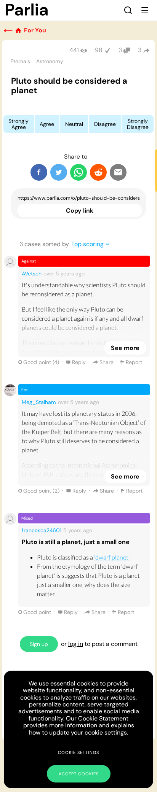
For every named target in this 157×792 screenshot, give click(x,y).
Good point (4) (41, 362)
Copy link (79, 211)
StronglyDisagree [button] (138, 124)
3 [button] (139, 50)
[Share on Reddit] (98, 172)
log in (75, 644)
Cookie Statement (103, 718)
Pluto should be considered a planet (69, 85)
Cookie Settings (78, 752)
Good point (37, 612)
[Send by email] (118, 172)
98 (99, 50)
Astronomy (49, 61)
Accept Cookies (79, 773)
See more (125, 348)
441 (74, 50)
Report (134, 362)
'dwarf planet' (112, 557)
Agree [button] (47, 124)
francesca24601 (41, 530)
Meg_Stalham (39, 402)
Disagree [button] (105, 124)
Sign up (39, 644)
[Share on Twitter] (58, 172)
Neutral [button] (74, 124)
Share (106, 362)
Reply (79, 362)
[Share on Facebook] (38, 172)
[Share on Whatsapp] (78, 172)
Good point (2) (41, 490)
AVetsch (32, 273)
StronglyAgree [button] (18, 124)
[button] (128, 10)
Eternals (20, 61)
